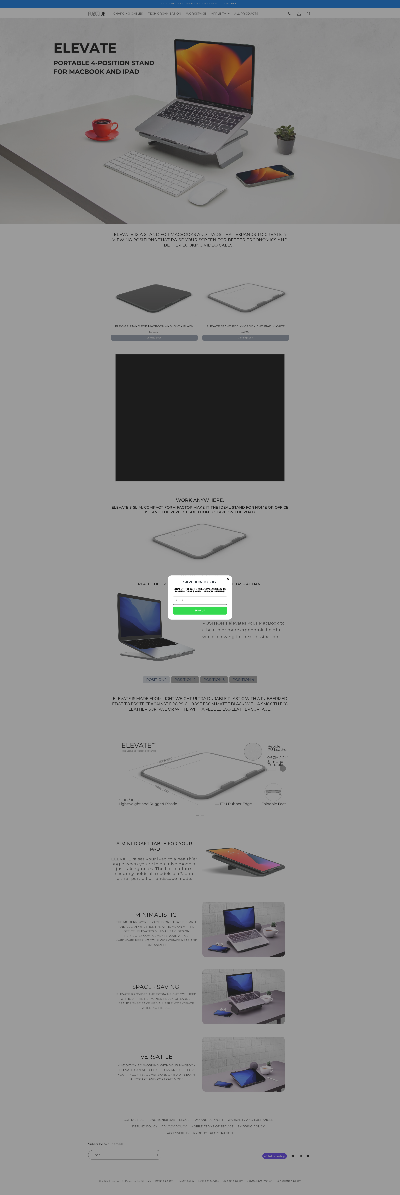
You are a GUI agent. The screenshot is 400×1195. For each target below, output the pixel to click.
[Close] (228, 579)
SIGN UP (200, 610)
